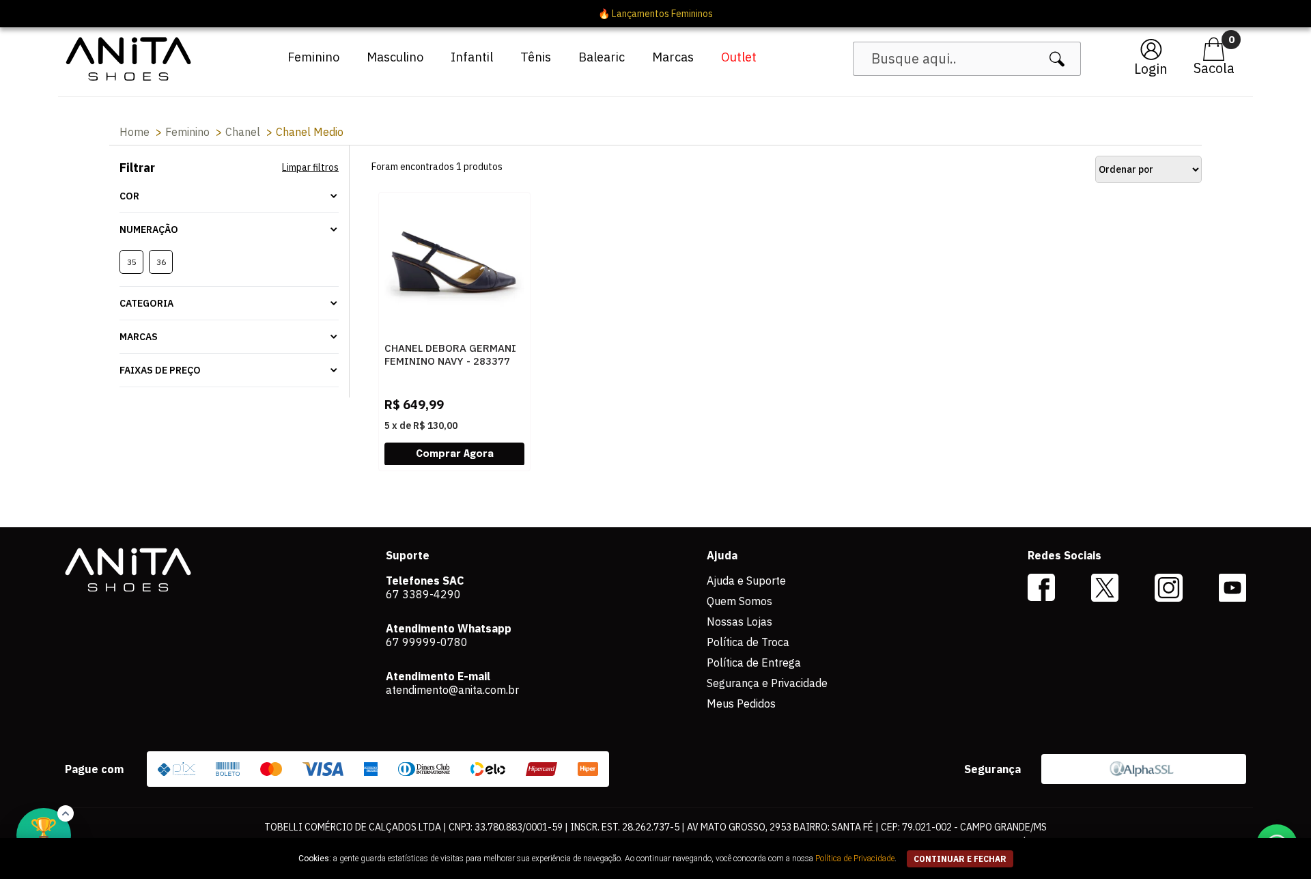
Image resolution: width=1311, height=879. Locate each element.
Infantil (472, 57)
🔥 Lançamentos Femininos (655, 14)
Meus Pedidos (741, 703)
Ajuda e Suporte (746, 580)
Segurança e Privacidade (767, 683)
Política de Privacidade (854, 858)
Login (1151, 68)
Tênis (535, 57)
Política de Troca (748, 642)
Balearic (601, 57)
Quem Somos (739, 601)
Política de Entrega (754, 662)
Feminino (313, 57)
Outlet (739, 57)
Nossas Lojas (739, 621)
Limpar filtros (310, 167)
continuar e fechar (960, 859)
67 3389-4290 (423, 594)
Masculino (395, 57)
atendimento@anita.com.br (452, 690)
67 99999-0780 (427, 642)
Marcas (673, 57)
